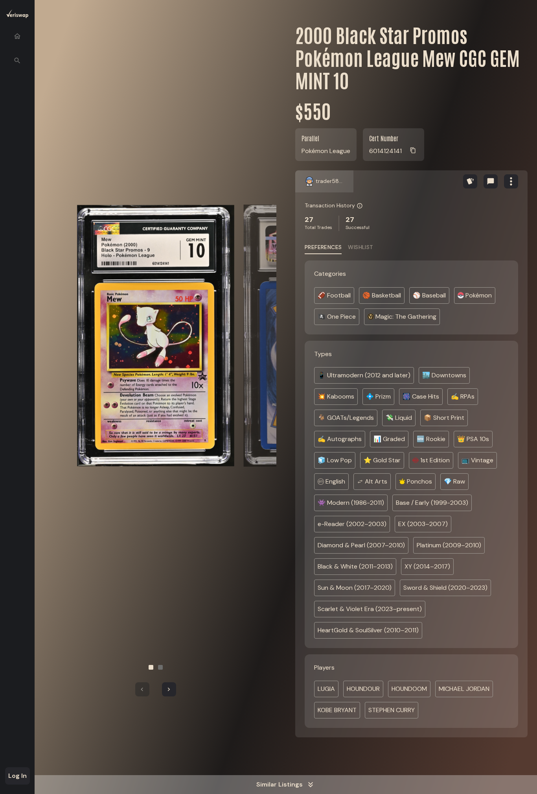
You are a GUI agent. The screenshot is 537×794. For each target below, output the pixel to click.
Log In (17, 776)
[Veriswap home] (17, 15)
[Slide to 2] (160, 667)
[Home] (17, 36)
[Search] (17, 61)
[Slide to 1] (151, 667)
